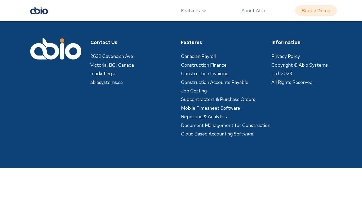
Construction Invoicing (204, 73)
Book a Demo (316, 10)
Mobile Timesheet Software (210, 108)
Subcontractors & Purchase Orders (218, 99)
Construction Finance (204, 65)
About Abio (253, 10)
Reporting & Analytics (204, 116)
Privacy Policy (285, 56)
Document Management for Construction (225, 125)
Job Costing (194, 91)
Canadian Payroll (198, 56)
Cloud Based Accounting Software (217, 134)
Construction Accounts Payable (214, 82)
